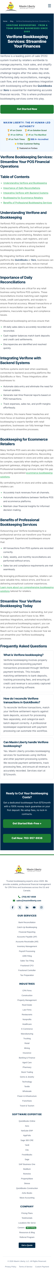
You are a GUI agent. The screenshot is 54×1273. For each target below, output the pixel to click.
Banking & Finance (27, 1058)
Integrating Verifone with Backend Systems (25, 192)
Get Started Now (27, 109)
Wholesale (26, 1091)
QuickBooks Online (27, 1121)
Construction (27, 995)
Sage (27, 1159)
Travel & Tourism (27, 1106)
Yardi (27, 1145)
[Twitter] (20, 907)
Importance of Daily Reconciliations (21, 188)
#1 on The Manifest (37, 135)
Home (5, 21)
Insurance (27, 1053)
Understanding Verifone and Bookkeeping (25, 183)
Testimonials (27, 1218)
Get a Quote (26, 1245)
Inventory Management (27, 946)
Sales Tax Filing (27, 961)
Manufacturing (27, 1034)
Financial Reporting (27, 932)
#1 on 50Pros (17, 135)
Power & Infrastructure (27, 1096)
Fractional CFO (27, 965)
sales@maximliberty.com (28, 900)
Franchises (27, 1101)
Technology (27, 1082)
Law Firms (27, 1010)
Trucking (27, 1038)
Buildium (27, 1169)
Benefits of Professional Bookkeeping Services (27, 202)
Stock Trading (27, 1072)
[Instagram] (41, 907)
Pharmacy (27, 1067)
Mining (27, 1048)
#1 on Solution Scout (37, 130)
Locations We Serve (27, 1223)
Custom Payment (42, 1267)
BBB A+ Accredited (39, 139)
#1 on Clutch (16, 130)
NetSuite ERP (27, 1131)
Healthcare (27, 1024)
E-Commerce (27, 1029)
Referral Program (27, 1237)
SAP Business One (27, 1164)
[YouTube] (34, 907)
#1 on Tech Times (17, 139)
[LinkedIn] (27, 907)
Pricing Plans (27, 1213)
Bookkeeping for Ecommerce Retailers (23, 197)
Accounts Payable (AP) (27, 937)
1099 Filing (27, 956)
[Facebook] (12, 907)
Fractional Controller (27, 970)
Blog (11, 21)
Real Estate (27, 1005)
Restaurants (27, 1014)
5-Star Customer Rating (28, 144)
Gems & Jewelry (27, 1077)
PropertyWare (27, 1178)
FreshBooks (27, 1155)
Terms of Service (25, 1267)
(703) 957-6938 (29, 897)
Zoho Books (27, 1193)
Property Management (27, 1000)
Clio (27, 1150)
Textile (27, 1086)
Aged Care (27, 1062)
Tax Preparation (27, 975)
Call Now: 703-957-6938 (27, 838)
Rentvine (27, 1174)
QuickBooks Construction (27, 1188)
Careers (27, 1227)
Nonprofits (27, 1019)
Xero (27, 1126)
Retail (27, 1043)
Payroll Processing (27, 951)
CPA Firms (27, 990)
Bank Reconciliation (27, 922)
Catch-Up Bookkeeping (27, 927)
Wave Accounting (27, 1198)
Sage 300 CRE (26, 1140)
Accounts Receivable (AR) (27, 941)
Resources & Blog (27, 1232)
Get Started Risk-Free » (27, 823)
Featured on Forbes (28, 148)
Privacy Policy (10, 1267)
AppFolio (27, 1135)
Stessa (27, 1183)
